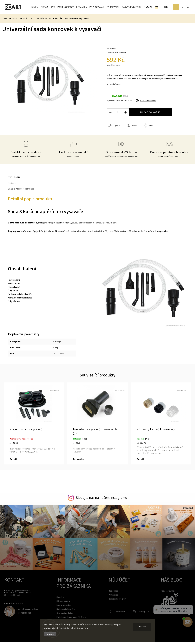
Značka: (116, 52)
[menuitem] (34, 7)
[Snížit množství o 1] (110, 112)
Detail (13, 459)
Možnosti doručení (148, 100)
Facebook (111, 612)
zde (87, 628)
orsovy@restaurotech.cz (27, 609)
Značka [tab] (21, 188)
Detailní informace (114, 84)
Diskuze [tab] (12, 183)
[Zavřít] (190, 608)
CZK (166, 7)
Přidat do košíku (150, 112)
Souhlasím (141, 626)
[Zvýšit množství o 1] (125, 112)
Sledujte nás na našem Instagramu (101, 497)
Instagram (134, 612)
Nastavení (50, 634)
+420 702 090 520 (23, 613)
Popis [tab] (17, 176)
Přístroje (57, 341)
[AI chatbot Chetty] (187, 622)
